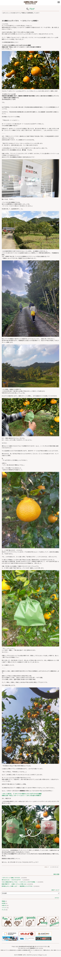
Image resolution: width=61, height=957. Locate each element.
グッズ (3, 909)
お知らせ (4, 905)
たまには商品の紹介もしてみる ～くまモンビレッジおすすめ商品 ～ (19, 882)
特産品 (3, 901)
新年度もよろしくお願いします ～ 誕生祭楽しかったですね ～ (18, 886)
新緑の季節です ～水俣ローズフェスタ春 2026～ (14, 884)
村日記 (3, 903)
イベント (4, 907)
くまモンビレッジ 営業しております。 (11, 877)
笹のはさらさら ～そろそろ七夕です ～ (12, 879)
